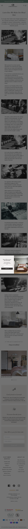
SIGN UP (7, 268)
